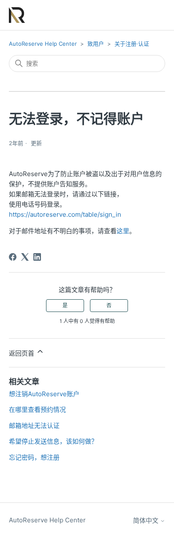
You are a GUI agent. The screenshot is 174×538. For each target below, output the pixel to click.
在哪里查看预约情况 (37, 410)
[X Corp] (25, 257)
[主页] (17, 15)
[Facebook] (12, 257)
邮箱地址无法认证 (34, 426)
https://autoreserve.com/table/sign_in (65, 214)
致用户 (95, 43)
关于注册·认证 (131, 43)
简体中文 (146, 520)
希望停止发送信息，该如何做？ (53, 441)
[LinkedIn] (37, 257)
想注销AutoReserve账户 (44, 394)
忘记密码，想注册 (34, 457)
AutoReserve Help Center (43, 43)
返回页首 (22, 353)
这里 (123, 231)
